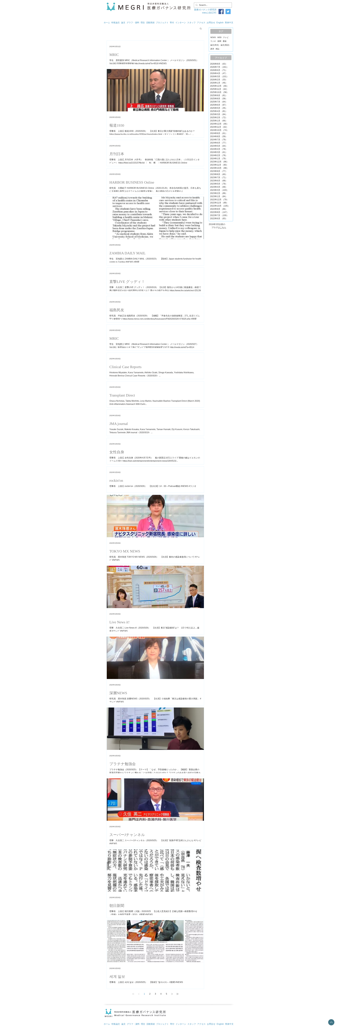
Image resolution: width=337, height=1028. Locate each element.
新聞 (219, 41)
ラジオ (213, 41)
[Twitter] (228, 11)
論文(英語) (225, 45)
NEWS (213, 37)
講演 (212, 49)
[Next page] (172, 994)
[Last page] (177, 994)
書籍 (224, 41)
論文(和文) (214, 45)
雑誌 (217, 49)
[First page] (133, 994)
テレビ (226, 37)
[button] (200, 28)
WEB (219, 37)
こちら (223, 227)
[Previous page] (138, 994)
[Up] (331, 1022)
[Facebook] (221, 11)
